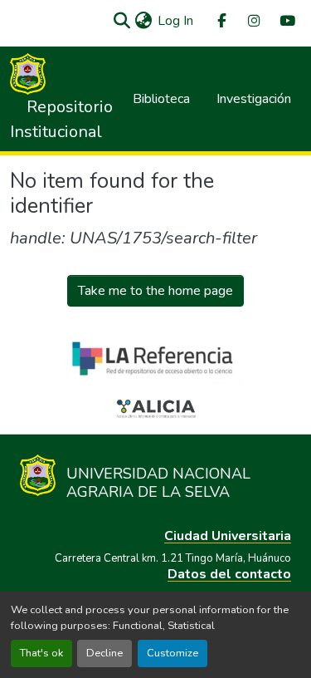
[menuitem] (220, 21)
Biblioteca (161, 99)
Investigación (253, 99)
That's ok (41, 653)
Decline (104, 653)
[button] (121, 21)
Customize (172, 653)
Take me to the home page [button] (155, 291)
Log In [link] (175, 21)
